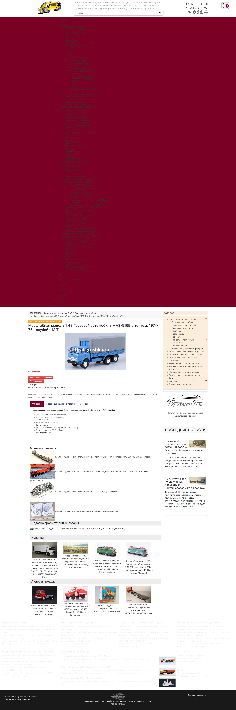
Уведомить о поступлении (41, 377)
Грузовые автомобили (182, 328)
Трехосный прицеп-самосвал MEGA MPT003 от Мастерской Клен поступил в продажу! (184, 447)
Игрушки (173, 381)
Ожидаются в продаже (180, 384)
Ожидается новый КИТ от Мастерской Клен (81, 678)
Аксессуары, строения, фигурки (187, 348)
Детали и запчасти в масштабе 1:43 (186, 354)
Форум (148, 701)
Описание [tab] (37, 404)
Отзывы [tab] (84, 404)
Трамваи (176, 337)
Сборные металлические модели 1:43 (187, 351)
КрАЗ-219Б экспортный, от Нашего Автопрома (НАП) (86, 667)
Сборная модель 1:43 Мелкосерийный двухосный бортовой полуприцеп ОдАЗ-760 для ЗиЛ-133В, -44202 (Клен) (75, 562)
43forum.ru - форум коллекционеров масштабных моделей (185, 414)
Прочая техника (179, 345)
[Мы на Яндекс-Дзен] (198, 12)
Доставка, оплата (118, 701)
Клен (108, 701)
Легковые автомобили (182, 322)
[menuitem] (62, 19)
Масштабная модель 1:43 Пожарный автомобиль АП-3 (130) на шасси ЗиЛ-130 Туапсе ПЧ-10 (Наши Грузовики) (76, 609)
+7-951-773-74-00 (196, 7)
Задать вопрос (36, 381)
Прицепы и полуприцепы (184, 340)
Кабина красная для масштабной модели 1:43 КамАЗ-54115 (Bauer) (26, 627)
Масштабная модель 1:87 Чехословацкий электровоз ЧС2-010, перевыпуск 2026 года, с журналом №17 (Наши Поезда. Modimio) (138, 567)
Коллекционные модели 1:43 (183, 319)
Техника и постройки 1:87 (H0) (184, 363)
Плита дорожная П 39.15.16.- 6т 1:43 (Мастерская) (78, 644)
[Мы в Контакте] (190, 12)
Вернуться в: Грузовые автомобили (45, 321)
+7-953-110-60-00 (197, 4)
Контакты (131, 701)
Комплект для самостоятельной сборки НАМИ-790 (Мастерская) (87, 491)
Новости (140, 701)
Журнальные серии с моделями (184, 372)
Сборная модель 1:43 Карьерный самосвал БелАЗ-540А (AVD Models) (107, 608)
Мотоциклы (177, 342)
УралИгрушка (34, 697)
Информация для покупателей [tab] (61, 404)
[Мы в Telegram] (194, 12)
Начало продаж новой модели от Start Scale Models (85, 656)
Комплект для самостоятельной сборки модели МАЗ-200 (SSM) (86, 511)
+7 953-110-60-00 (188, 664)
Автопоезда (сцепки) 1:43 (184, 325)
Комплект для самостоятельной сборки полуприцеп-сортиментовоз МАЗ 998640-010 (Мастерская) (104, 457)
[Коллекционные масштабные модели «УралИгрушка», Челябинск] (50, 7)
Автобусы (176, 331)
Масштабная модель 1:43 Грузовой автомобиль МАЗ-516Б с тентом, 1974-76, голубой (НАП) (80, 528)
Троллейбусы (178, 334)
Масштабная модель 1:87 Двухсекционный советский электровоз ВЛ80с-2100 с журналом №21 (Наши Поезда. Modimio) (107, 566)
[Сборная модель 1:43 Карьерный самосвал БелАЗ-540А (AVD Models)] (107, 594)
